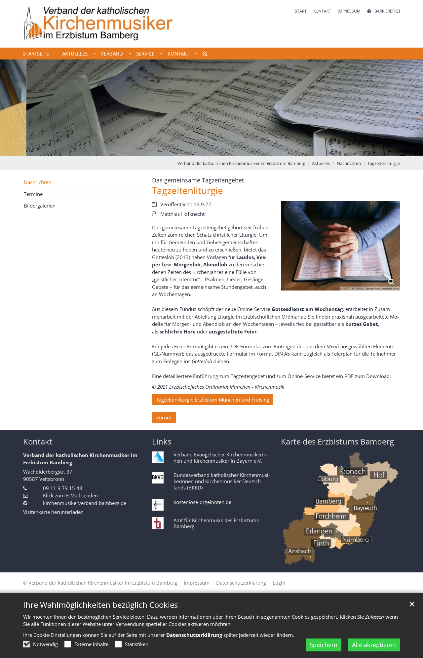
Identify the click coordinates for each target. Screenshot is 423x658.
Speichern (323, 645)
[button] (202, 54)
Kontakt (37, 441)
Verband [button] (112, 53)
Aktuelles (321, 163)
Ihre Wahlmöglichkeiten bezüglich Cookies (100, 605)
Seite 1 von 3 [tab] (200, 149)
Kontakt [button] (178, 53)
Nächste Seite (409, 107)
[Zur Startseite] (98, 24)
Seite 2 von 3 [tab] (211, 149)
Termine (33, 194)
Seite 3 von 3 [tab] (223, 149)
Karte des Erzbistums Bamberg (337, 441)
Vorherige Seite (13, 107)
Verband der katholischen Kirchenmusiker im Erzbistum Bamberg (241, 163)
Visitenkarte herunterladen (53, 512)
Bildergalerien (40, 205)
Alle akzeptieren (374, 645)
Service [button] (145, 53)
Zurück (164, 417)
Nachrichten (349, 163)
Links (161, 441)
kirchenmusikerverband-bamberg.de (84, 503)
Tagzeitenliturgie (383, 163)
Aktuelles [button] (75, 53)
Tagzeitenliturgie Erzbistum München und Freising (212, 399)
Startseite (36, 53)
